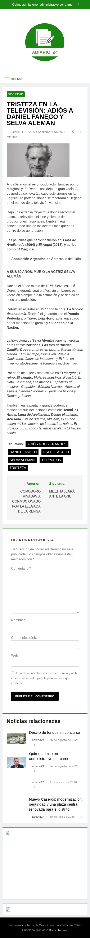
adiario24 (16, 131)
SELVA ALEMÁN (22, 460)
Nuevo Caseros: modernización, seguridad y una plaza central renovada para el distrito (56, 804)
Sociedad (15, 94)
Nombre (18, 620)
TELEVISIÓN (51, 460)
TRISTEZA (18, 468)
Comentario (21, 568)
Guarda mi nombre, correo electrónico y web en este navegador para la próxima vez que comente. (44, 678)
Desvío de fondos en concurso (54, 732)
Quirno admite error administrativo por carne (42, 4)
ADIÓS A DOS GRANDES (47, 444)
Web (14, 655)
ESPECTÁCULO (56, 452)
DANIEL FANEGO (23, 452)
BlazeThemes (58, 930)
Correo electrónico (26, 637)
